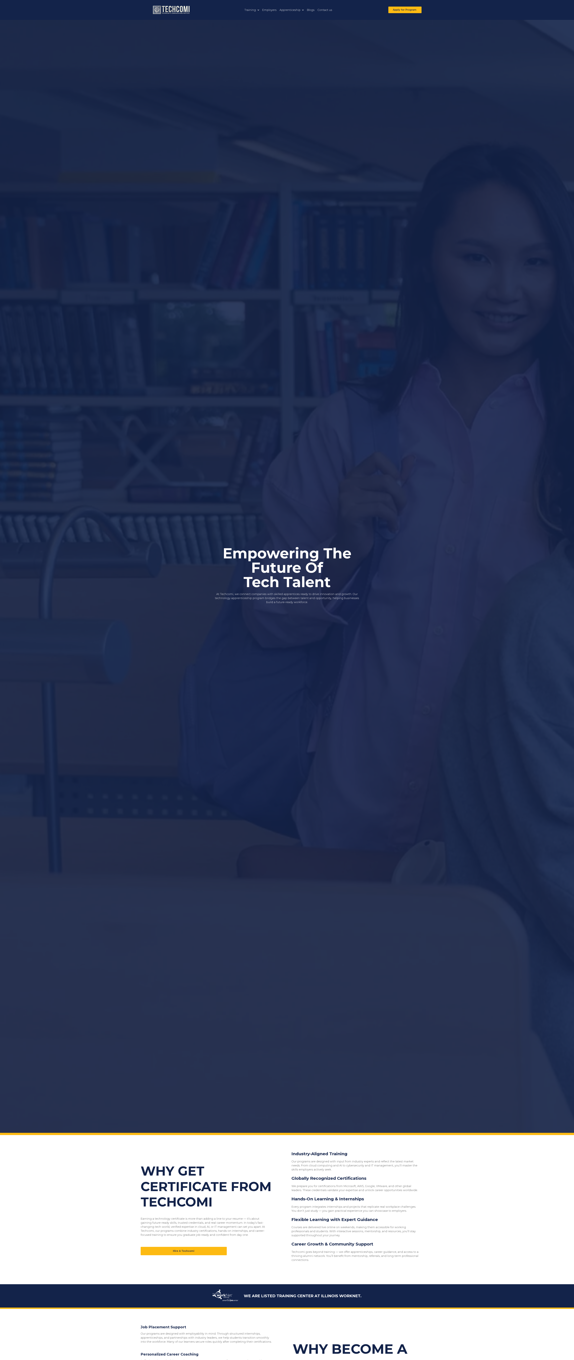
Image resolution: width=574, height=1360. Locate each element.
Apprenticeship (290, 10)
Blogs (311, 10)
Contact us (324, 10)
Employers (269, 10)
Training (250, 10)
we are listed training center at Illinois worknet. (302, 1295)
